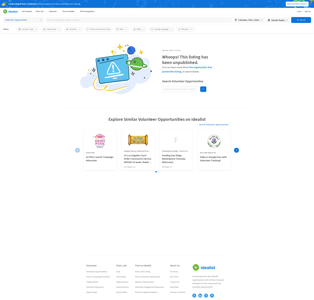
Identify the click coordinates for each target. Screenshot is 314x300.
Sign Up (308, 11)
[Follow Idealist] (194, 296)
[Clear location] (261, 20)
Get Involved (27, 11)
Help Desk (174, 287)
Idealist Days (91, 292)
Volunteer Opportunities (96, 271)
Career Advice (121, 292)
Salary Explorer (122, 287)
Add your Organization (144, 282)
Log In (299, 11)
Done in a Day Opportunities (98, 276)
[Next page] (236, 150)
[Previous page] (77, 150)
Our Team (174, 276)
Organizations (92, 282)
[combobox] (139, 20)
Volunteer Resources (95, 287)
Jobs (118, 271)
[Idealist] (10, 11)
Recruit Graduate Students (146, 292)
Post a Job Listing (142, 271)
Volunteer (53, 11)
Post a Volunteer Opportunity (147, 276)
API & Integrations (87, 11)
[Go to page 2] (158, 171)
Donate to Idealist (177, 292)
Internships (121, 276)
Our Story (174, 271)
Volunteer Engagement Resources (149, 287)
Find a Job (39, 11)
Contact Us (174, 282)
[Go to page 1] (156, 171)
